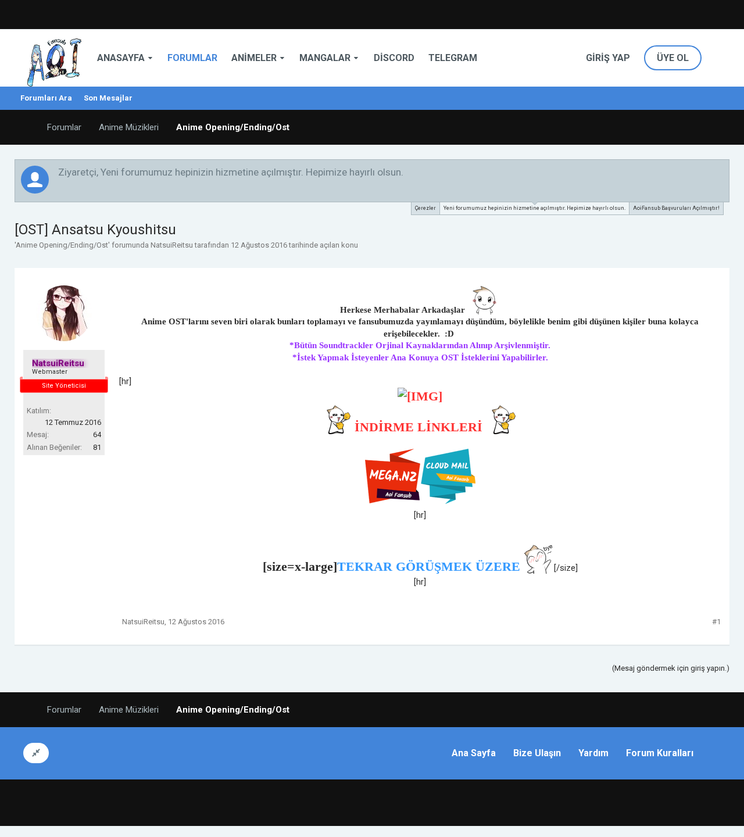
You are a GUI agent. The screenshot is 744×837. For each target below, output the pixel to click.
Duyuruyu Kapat (721, 171)
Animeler (254, 57)
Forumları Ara (46, 98)
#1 (716, 621)
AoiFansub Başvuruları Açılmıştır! (676, 208)
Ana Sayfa (474, 753)
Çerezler (425, 208)
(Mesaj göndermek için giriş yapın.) (670, 668)
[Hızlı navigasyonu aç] (720, 127)
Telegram (452, 57)
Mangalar (324, 57)
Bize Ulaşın (537, 753)
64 (97, 434)
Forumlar (192, 57)
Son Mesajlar (108, 98)
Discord (394, 57)
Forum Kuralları (659, 753)
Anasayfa (121, 57)
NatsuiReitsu (172, 245)
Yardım (593, 753)
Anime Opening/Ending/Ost (62, 245)
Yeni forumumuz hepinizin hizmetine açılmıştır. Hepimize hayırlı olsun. (534, 208)
